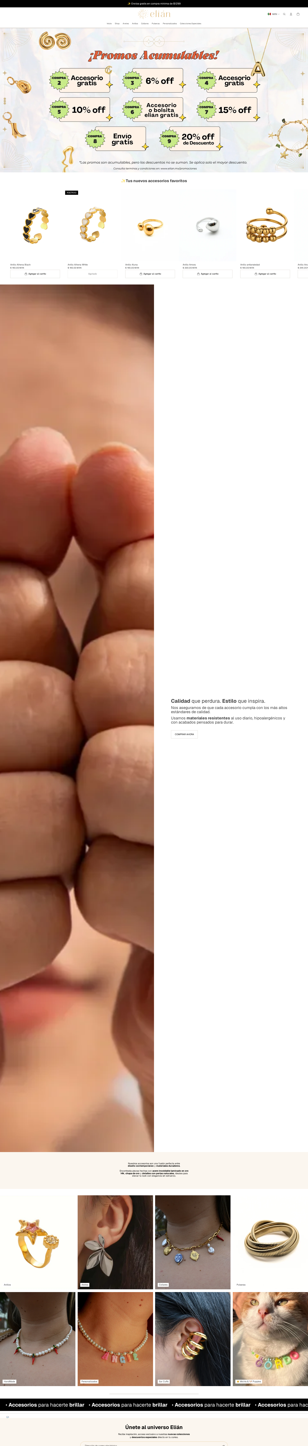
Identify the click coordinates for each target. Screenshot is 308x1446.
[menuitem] (109, 23)
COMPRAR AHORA (184, 734)
